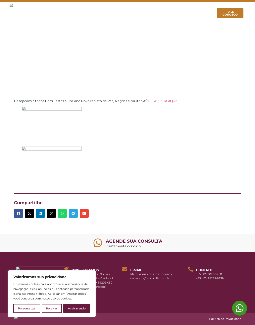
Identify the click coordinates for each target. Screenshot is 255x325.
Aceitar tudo (77, 308)
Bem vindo (64, 8)
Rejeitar (51, 308)
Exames (198, 8)
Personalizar (26, 308)
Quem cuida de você (96, 8)
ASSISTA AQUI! (165, 101)
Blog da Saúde (173, 8)
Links (205, 17)
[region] (52, 293)
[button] (18, 213)
